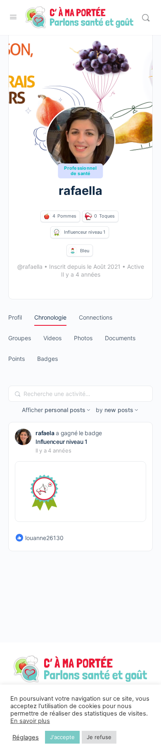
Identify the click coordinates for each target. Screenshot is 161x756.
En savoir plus (30, 721)
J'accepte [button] (62, 737)
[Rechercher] (146, 17)
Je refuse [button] (99, 737)
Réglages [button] (25, 737)
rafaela (45, 432)
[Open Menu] (13, 16)
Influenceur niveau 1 (62, 441)
